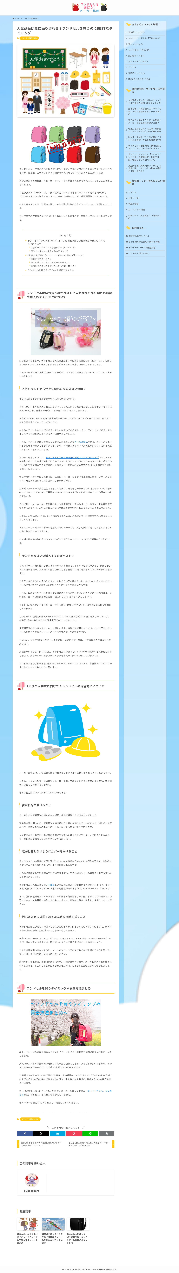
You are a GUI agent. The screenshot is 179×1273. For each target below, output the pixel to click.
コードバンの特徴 (136, 209)
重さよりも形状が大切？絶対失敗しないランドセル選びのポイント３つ (144, 147)
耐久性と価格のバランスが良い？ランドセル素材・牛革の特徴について (144, 138)
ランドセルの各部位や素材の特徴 (144, 241)
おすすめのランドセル (139, 236)
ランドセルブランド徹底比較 (142, 247)
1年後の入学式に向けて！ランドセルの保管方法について (56, 255)
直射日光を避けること (41, 258)
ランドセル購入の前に (29, 38)
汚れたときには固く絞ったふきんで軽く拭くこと (53, 265)
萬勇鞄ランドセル (136, 32)
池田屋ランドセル (136, 73)
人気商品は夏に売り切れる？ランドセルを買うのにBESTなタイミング (144, 101)
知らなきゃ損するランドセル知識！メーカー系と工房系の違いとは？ (144, 121)
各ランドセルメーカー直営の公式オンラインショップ (72, 457)
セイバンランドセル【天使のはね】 (145, 38)
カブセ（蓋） (134, 198)
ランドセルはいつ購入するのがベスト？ (49, 251)
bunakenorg (31, 1190)
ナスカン (132, 192)
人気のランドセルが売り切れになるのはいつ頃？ (54, 247)
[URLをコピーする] (106, 1133)
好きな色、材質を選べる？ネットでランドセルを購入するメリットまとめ (144, 111)
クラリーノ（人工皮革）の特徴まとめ (144, 217)
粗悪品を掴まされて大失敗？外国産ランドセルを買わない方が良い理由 (144, 130)
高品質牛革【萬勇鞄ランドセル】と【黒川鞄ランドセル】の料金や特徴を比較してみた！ (144, 168)
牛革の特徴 (133, 204)
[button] (25, 1133)
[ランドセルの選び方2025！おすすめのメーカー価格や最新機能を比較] (89, 7)
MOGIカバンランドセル (139, 78)
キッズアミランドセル (138, 61)
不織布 (51, 884)
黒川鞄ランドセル (136, 55)
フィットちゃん (95, 1090)
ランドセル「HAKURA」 (139, 49)
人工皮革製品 (81, 441)
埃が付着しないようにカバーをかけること (50, 262)
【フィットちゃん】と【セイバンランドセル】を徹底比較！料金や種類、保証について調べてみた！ (145, 157)
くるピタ (132, 67)
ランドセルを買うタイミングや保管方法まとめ (51, 270)
